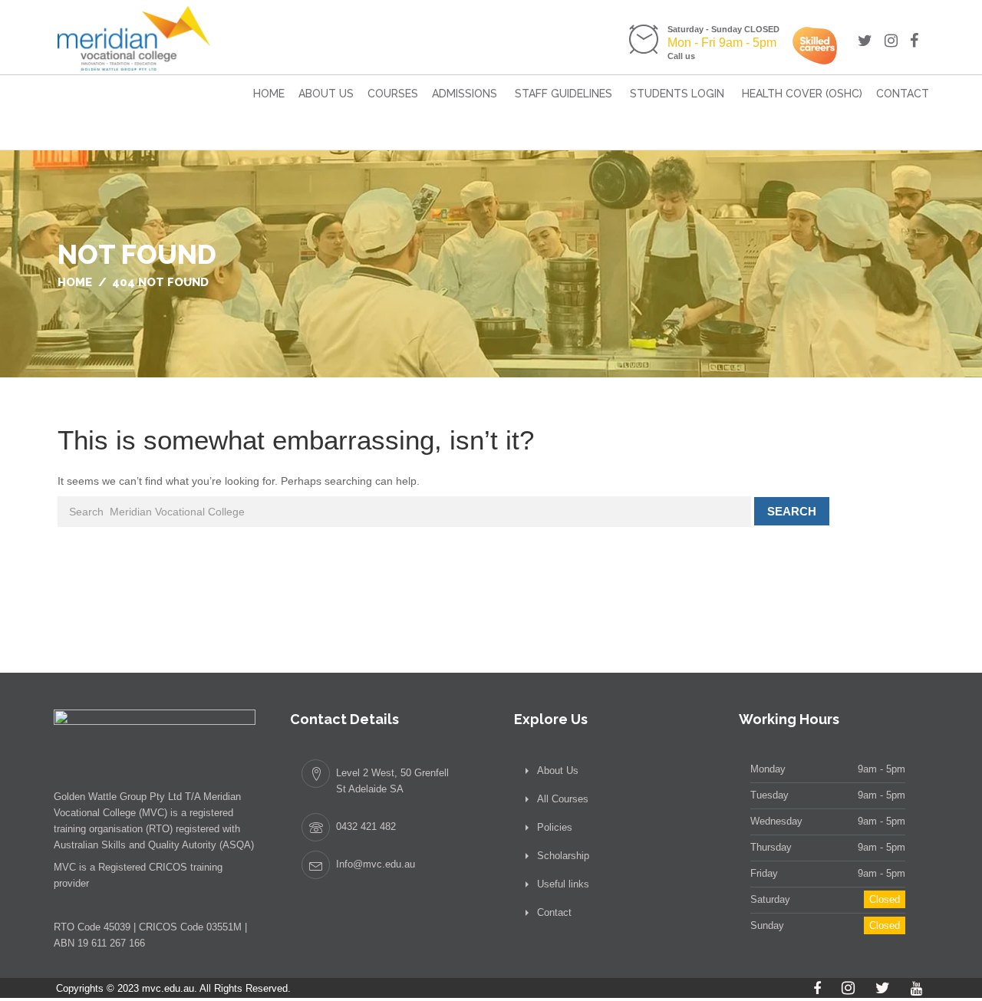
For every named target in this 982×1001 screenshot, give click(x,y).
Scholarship (563, 855)
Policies (554, 827)
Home (269, 93)
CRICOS (168, 867)
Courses (392, 93)
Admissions (464, 93)
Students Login (677, 93)
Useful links (563, 884)
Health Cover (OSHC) (802, 93)
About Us (326, 93)
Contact (902, 93)
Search (791, 511)
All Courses (562, 799)
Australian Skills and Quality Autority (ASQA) (154, 845)
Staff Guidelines (563, 93)
